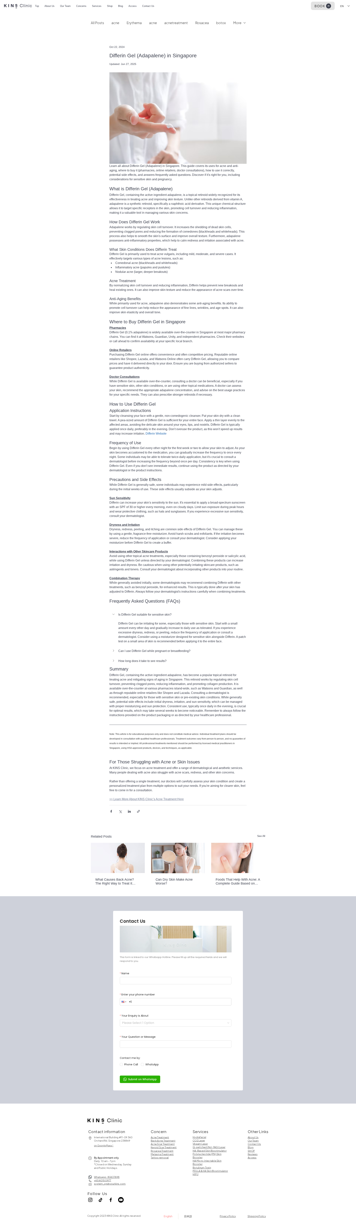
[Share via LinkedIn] (129, 811)
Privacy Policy (228, 1216)
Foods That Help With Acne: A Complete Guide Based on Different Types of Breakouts (238, 881)
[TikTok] (100, 1200)
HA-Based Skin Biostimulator (210, 1150)
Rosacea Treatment (162, 1150)
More (237, 23)
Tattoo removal (160, 1157)
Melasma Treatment (162, 1154)
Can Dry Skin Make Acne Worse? (174, 881)
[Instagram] (90, 1200)
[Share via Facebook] (111, 811)
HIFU (195, 1174)
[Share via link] (138, 811)
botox (221, 23)
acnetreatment (176, 23)
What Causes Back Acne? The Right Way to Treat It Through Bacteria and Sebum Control (117, 881)
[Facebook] (110, 1200)
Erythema (134, 23)
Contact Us (254, 1144)
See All (261, 835)
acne (115, 23)
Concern (159, 1131)
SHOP (251, 1150)
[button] (178, 614)
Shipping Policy (257, 1216)
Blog (250, 1147)
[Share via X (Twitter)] (120, 811)
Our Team (253, 1140)
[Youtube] (121, 1200)
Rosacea (202, 23)
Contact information (106, 1131)
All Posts (97, 23)
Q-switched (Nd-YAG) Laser (209, 1147)
